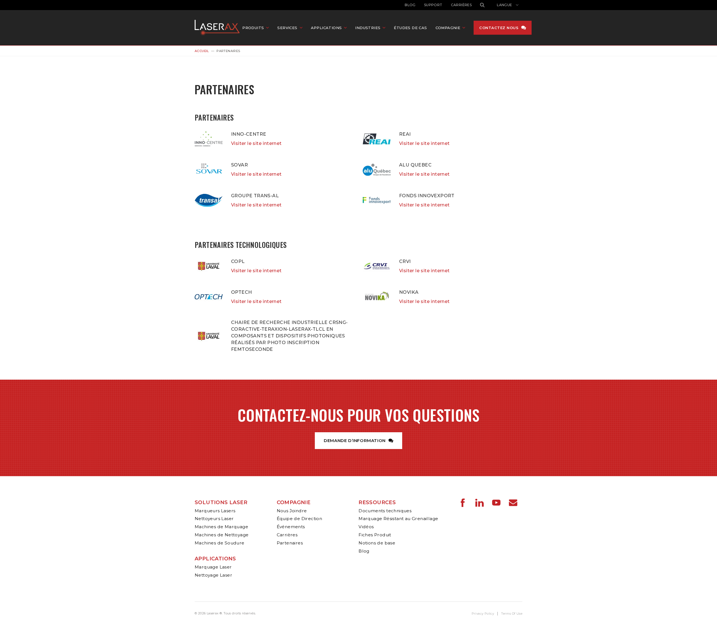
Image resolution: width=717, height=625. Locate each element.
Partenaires (290, 543)
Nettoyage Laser (213, 575)
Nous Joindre (292, 510)
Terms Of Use (511, 613)
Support (433, 5)
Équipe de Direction (299, 518)
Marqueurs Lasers (215, 510)
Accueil (202, 51)
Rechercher (482, 5)
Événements (291, 526)
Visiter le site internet (256, 143)
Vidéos (366, 526)
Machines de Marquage (221, 526)
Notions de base (376, 543)
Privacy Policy (483, 613)
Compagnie (294, 502)
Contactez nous (498, 27)
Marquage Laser (213, 567)
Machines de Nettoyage (221, 534)
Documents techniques (384, 510)
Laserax (218, 28)
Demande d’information (355, 440)
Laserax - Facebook (462, 503)
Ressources (377, 502)
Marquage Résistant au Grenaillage (398, 518)
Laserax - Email (513, 503)
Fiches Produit (374, 534)
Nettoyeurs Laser (214, 518)
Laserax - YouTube (496, 503)
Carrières (461, 5)
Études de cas (410, 27)
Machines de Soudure (220, 543)
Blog (410, 5)
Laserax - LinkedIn (479, 503)
